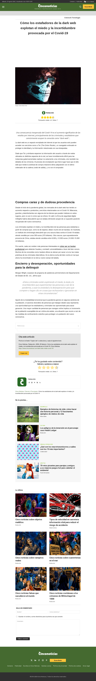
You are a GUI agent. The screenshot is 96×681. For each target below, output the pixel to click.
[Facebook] (50, 126)
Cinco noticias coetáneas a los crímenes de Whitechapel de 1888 (63, 596)
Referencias (20, 326)
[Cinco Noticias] (48, 653)
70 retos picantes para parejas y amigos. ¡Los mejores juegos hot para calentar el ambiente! (57, 467)
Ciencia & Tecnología (72, 18)
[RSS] (37, 382)
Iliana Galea (43, 416)
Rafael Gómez (53, 528)
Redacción (50, 113)
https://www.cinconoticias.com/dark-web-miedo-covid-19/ (36, 348)
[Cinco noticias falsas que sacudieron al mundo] (31, 579)
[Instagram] (32, 382)
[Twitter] (31, 660)
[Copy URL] (59, 126)
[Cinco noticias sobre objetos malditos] (31, 505)
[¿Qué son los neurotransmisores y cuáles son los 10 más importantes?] (28, 452)
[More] (63, 126)
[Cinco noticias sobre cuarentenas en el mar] (65, 543)
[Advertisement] (48, 51)
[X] (46, 126)
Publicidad (79, 1)
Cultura (42, 425)
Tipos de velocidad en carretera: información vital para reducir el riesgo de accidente (64, 522)
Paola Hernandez (44, 473)
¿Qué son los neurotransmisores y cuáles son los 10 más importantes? (58, 448)
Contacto (72, 1)
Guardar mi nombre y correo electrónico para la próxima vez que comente (40, 616)
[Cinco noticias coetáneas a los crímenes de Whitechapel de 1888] (65, 579)
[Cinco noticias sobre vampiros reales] (31, 543)
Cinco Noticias (19, 391)
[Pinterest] (34, 382)
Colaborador (43, 451)
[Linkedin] (35, 660)
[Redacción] (44, 112)
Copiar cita (24, 353)
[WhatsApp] (55, 126)
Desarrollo (43, 406)
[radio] (40, 367)
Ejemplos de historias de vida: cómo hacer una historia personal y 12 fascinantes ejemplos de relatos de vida (58, 411)
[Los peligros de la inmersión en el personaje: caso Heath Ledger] (28, 433)
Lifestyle (42, 463)
